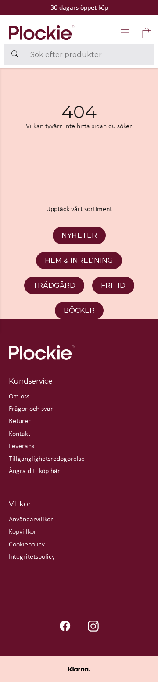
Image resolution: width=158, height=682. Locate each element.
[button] (125, 33)
